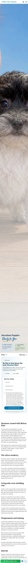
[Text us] (22, 561)
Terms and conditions (17, 405)
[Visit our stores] (23, 1)
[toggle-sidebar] (26, 1)
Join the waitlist (13, 408)
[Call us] (25, 561)
